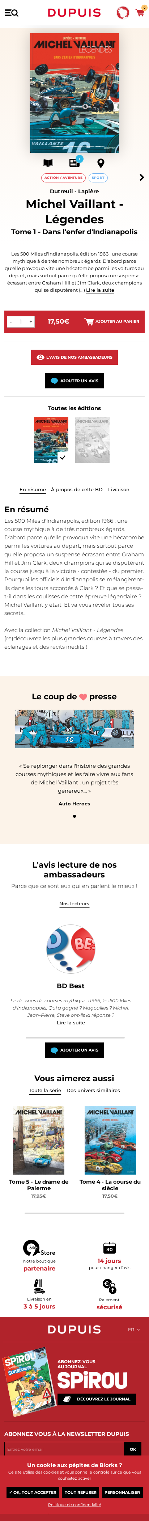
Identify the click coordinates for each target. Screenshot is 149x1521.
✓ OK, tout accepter (32, 1492)
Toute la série (45, 1090)
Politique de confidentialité (74, 1504)
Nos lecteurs (74, 903)
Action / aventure (63, 178)
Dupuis (74, 12)
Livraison (118, 489)
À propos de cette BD (77, 489)
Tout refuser (81, 1492)
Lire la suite (100, 290)
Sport (98, 178)
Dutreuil (61, 191)
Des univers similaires (93, 1090)
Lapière (88, 191)
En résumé (33, 489)
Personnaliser (122, 1492)
